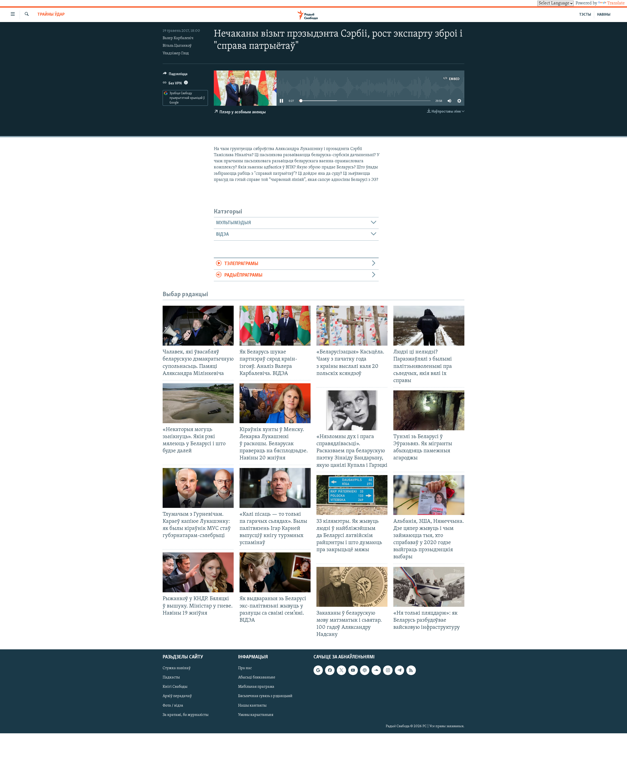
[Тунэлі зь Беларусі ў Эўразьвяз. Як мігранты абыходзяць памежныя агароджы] (428, 410)
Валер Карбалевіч (178, 38)
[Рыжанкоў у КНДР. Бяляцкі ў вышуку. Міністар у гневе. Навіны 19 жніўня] (198, 572)
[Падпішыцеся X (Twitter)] (341, 670)
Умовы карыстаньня (255, 715)
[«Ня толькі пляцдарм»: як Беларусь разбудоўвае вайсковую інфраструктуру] (428, 587)
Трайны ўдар (51, 14)
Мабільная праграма (256, 687)
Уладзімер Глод (176, 53)
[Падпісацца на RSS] (411, 670)
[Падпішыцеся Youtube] (353, 670)
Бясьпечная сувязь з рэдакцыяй (265, 696)
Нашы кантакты (252, 706)
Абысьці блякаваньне (256, 678)
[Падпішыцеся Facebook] (329, 670)
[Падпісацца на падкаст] (364, 670)
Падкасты (171, 678)
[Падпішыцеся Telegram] (399, 670)
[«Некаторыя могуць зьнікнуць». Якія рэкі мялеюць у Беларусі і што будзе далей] (198, 403)
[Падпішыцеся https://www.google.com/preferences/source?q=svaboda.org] (318, 670)
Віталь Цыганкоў (177, 46)
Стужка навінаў (177, 668)
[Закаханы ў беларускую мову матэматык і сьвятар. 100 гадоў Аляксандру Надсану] (351, 587)
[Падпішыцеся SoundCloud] (376, 670)
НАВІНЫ (603, 15)
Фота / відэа (173, 706)
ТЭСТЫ (585, 15)
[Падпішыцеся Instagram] (387, 670)
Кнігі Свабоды (175, 687)
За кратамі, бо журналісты (185, 715)
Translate (616, 3)
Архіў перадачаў (177, 696)
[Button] (175, 75)
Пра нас (245, 668)
